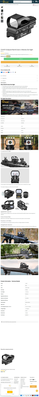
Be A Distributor (16, 381)
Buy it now (19, 62)
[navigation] (2, 7)
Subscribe (33, 386)
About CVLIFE (16, 379)
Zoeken (30, 2)
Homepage (2, 4)
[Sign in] (33, 2)
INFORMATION (16, 377)
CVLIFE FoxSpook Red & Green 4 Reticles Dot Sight (8, 369)
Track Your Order (23, 384)
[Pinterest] (31, 379)
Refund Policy (22, 380)
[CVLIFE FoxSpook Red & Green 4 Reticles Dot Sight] (8, 359)
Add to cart (21, 58)
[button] (3, 58)
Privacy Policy (22, 381)
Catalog (22, 385)
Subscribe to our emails (33, 381)
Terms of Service (23, 382)
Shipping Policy (23, 379)
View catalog (1, 1)
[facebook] (34, 379)
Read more (30, 54)
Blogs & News (16, 382)
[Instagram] (30, 379)
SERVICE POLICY (23, 377)
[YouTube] (33, 379)
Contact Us (15, 380)
